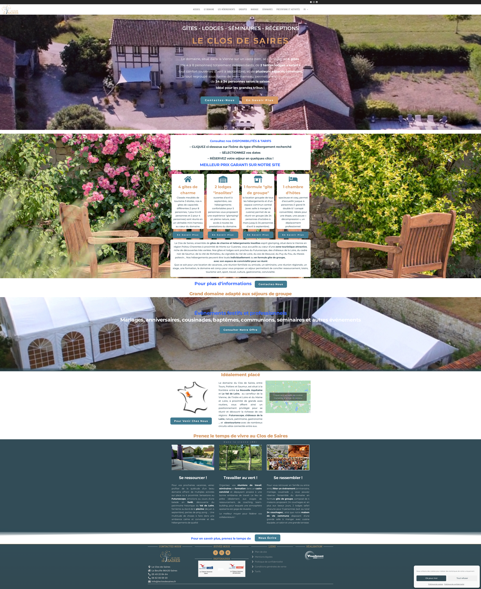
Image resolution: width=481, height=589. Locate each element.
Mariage (255, 9)
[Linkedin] (227, 552)
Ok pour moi (431, 578)
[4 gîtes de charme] (188, 179)
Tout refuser (462, 578)
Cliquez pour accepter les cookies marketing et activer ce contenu (288, 396)
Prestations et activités (288, 9)
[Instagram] (221, 552)
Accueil (196, 9)
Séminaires (267, 9)
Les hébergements (226, 9)
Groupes (243, 9)
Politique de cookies (435, 584)
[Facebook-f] (215, 552)
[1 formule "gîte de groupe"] (258, 179)
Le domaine (209, 9)
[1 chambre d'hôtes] (293, 179)
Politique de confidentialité (454, 584)
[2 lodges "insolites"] (223, 179)
